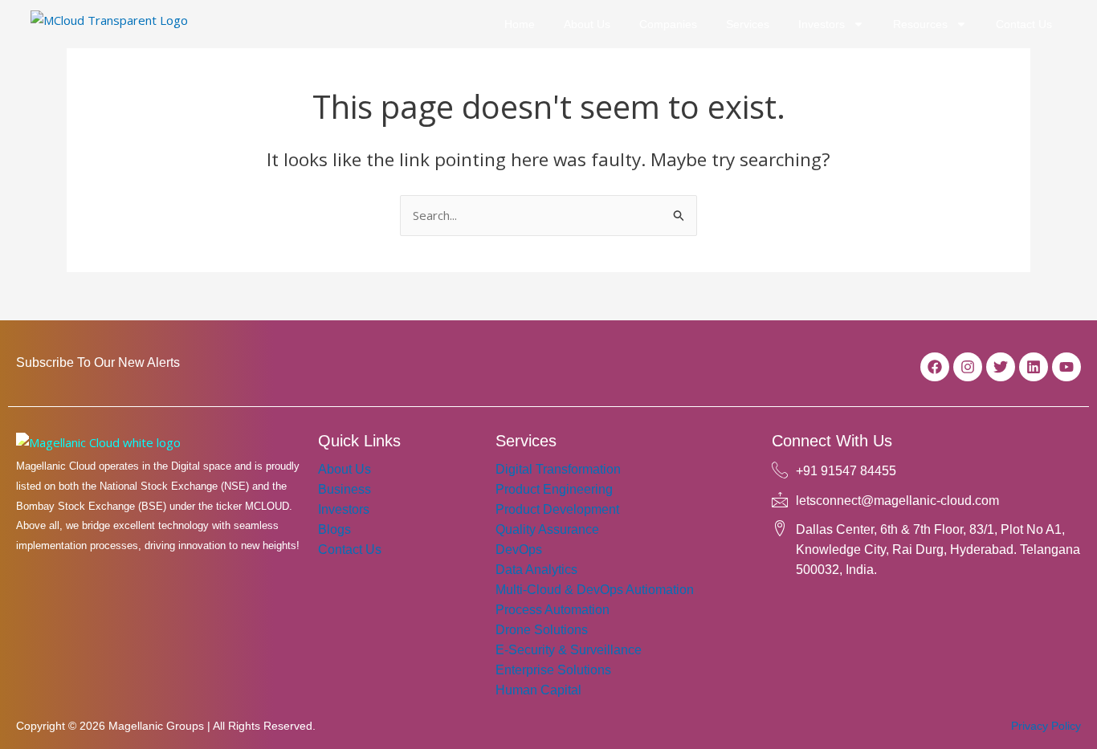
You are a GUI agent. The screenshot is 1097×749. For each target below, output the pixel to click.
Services (747, 24)
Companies (668, 24)
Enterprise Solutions (553, 670)
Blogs (334, 529)
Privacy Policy (1046, 725)
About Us (587, 24)
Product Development (557, 509)
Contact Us (1024, 24)
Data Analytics (536, 569)
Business (344, 489)
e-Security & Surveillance (568, 650)
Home (519, 24)
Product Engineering (554, 489)
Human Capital (538, 690)
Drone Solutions (541, 630)
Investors (821, 24)
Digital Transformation (558, 469)
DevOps (518, 549)
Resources (920, 24)
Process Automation (552, 610)
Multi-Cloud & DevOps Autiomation (594, 589)
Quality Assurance (547, 529)
